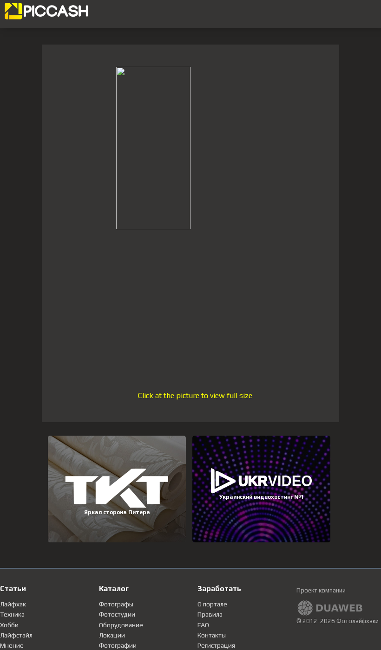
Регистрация (216, 645)
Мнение (12, 645)
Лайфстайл (16, 635)
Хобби (9, 625)
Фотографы (116, 604)
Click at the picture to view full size (195, 395)
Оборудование (121, 625)
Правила (210, 614)
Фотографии (118, 645)
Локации (112, 635)
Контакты (211, 635)
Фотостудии (117, 614)
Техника (12, 614)
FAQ (203, 625)
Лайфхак (13, 604)
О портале (212, 604)
